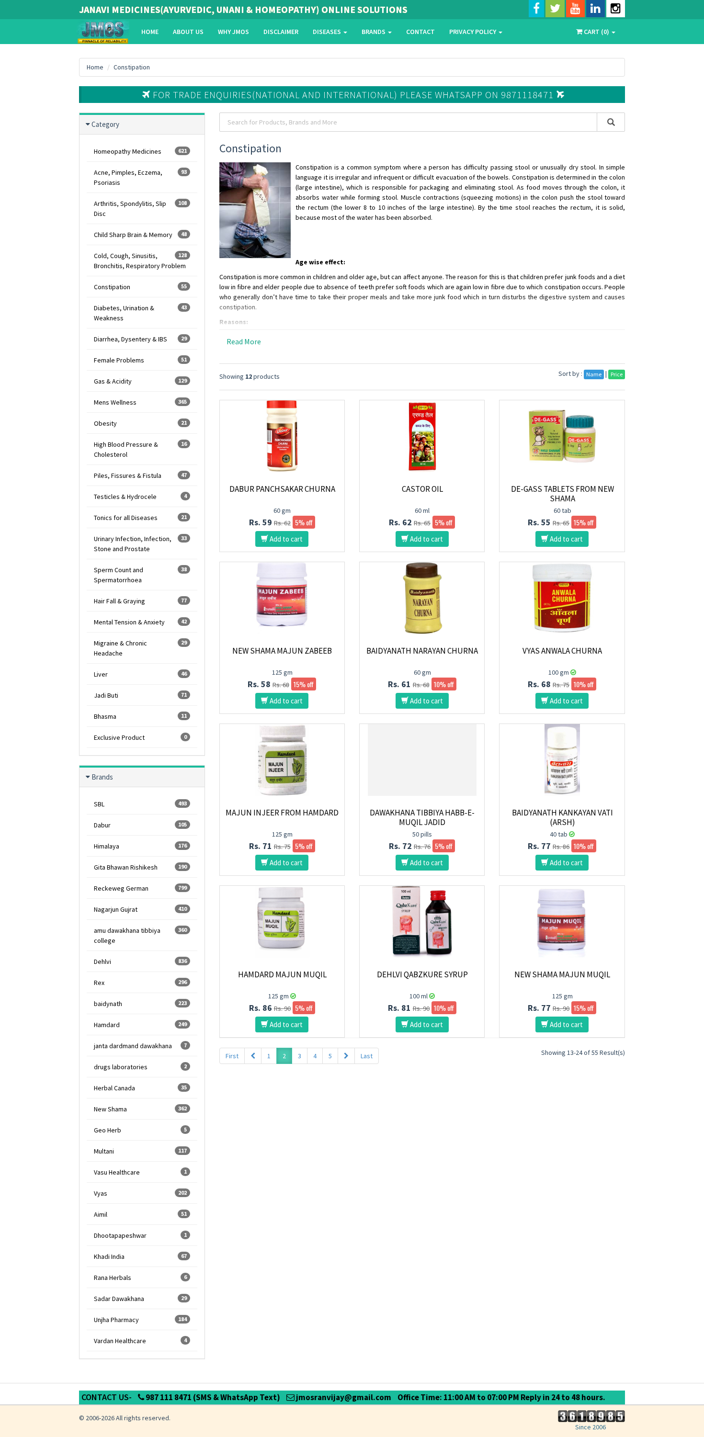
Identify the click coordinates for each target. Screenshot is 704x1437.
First (232, 1056)
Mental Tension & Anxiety (140, 622)
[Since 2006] (590, 1415)
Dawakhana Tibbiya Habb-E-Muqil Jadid (422, 817)
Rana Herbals (140, 1277)
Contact (420, 31)
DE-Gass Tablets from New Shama (562, 494)
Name (594, 374)
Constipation (132, 67)
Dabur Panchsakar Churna (282, 489)
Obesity (140, 423)
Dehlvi (140, 961)
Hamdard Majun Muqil (282, 974)
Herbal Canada (140, 1088)
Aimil (140, 1214)
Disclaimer (280, 31)
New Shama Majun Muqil (562, 974)
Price (617, 374)
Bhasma (140, 716)
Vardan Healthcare (140, 1340)
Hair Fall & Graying (140, 601)
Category (105, 124)
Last (367, 1056)
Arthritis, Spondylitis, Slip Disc (140, 208)
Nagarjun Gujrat (140, 909)
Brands (374, 31)
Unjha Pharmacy (140, 1319)
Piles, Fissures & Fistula (140, 475)
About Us (188, 31)
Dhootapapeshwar (140, 1235)
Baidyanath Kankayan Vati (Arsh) (562, 817)
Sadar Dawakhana (140, 1298)
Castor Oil (422, 489)
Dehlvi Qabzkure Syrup (422, 974)
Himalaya (140, 846)
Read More (244, 341)
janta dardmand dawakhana (140, 1045)
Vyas (140, 1193)
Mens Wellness (140, 402)
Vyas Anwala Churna (562, 650)
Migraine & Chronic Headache (140, 648)
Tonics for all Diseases (140, 517)
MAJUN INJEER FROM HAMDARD (282, 812)
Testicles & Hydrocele (140, 496)
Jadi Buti (140, 695)
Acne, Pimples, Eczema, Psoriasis (140, 177)
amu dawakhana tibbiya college (140, 935)
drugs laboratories (140, 1067)
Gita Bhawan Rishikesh (140, 867)
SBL (140, 804)
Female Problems (140, 360)
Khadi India (140, 1256)
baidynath (140, 1003)
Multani (140, 1151)
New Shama (140, 1109)
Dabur (140, 825)
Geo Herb (140, 1130)
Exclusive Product (140, 737)
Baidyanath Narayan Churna (422, 650)
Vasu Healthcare (140, 1172)
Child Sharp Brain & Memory (140, 234)
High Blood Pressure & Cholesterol (140, 449)
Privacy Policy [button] (473, 31)
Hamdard (140, 1024)
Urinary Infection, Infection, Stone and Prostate (140, 543)
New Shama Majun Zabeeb (282, 650)
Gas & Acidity (140, 381)
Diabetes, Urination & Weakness (140, 313)
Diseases (327, 31)
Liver (140, 674)
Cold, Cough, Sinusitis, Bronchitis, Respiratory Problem (140, 260)
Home (150, 31)
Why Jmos (233, 31)
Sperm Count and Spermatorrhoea (140, 575)
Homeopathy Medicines (140, 151)
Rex (140, 982)
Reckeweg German (140, 888)
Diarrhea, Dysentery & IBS (140, 339)
